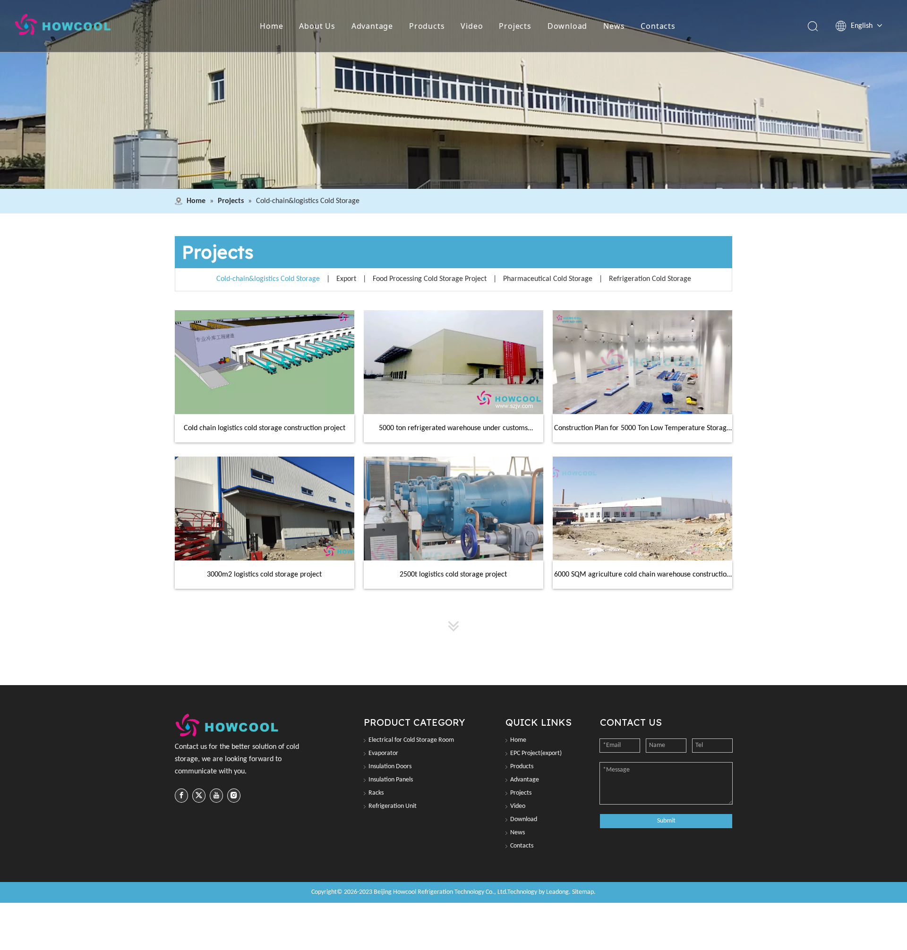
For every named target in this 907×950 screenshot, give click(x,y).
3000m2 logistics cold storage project (264, 574)
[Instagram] (233, 796)
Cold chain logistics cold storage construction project (264, 428)
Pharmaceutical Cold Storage (547, 279)
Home (271, 26)
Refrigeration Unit (392, 806)
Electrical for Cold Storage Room (411, 740)
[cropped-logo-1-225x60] (228, 725)
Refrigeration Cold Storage (650, 279)
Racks (376, 793)
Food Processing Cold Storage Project (430, 279)
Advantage (372, 26)
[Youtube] (216, 796)
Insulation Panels (390, 779)
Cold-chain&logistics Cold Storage (268, 279)
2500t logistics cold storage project (453, 574)
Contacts (658, 26)
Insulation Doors (389, 766)
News (614, 26)
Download (567, 26)
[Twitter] (198, 796)
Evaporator (383, 753)
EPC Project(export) (536, 753)
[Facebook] (181, 796)
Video (472, 26)
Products (427, 26)
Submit (666, 820)
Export (346, 279)
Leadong (557, 892)
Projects (515, 26)
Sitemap (583, 892)
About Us (317, 26)
